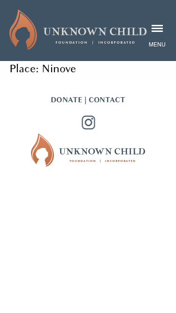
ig (88, 122)
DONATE (67, 100)
